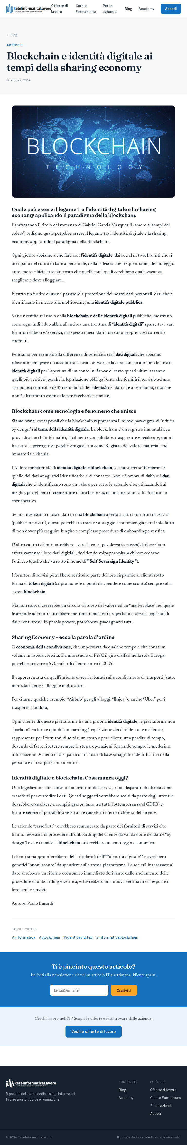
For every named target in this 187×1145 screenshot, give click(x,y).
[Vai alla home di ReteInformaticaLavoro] (28, 8)
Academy (146, 8)
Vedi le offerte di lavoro (93, 1031)
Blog (128, 8)
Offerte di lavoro (59, 8)
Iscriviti (124, 990)
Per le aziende (110, 8)
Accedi (171, 8)
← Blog (12, 35)
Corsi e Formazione (86, 8)
